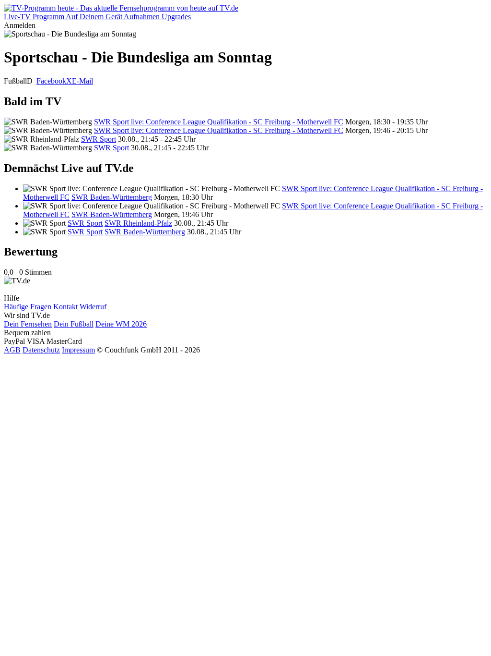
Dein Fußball (74, 324)
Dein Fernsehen (28, 324)
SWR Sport (98, 139)
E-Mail (82, 81)
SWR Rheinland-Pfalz (138, 223)
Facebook (51, 81)
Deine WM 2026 (121, 324)
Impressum (78, 350)
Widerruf (93, 307)
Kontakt (65, 307)
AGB (12, 350)
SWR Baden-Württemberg (111, 197)
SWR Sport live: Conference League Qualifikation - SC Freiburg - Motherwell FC (218, 122)
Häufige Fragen (27, 307)
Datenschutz (41, 350)
